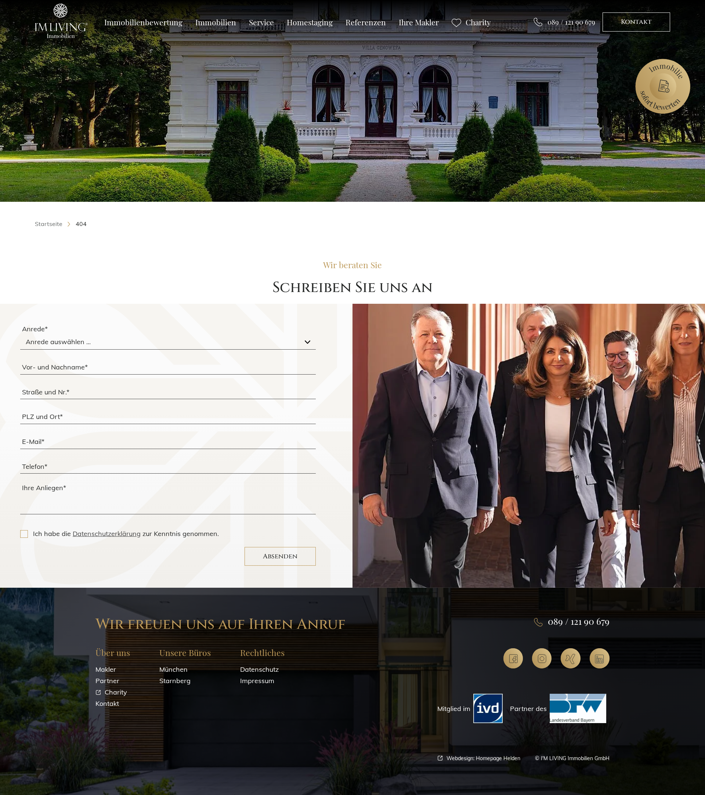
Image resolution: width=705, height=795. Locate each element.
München (173, 669)
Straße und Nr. (45, 391)
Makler (105, 669)
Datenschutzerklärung (107, 533)
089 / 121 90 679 (571, 21)
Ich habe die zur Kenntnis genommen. (126, 533)
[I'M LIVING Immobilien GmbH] (61, 21)
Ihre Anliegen (44, 488)
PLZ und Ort (42, 416)
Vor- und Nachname (55, 366)
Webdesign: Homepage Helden (483, 758)
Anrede (35, 329)
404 (81, 223)
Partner (107, 681)
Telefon (34, 466)
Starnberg (175, 681)
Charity (116, 692)
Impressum (257, 681)
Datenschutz (259, 669)
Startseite (48, 223)
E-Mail (33, 441)
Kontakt (636, 21)
